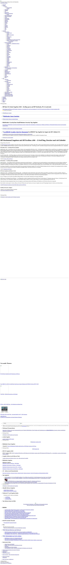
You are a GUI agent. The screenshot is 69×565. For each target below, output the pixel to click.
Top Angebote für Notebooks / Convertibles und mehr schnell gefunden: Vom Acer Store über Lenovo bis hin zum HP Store (35, 505)
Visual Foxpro (9, 32)
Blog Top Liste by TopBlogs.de (8, 559)
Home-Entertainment (8, 15)
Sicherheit (6, 81)
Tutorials (6, 69)
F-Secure (8, 85)
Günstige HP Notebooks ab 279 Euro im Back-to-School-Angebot (25, 482)
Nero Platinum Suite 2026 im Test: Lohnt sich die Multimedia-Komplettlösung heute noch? (20, 515)
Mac (5, 28)
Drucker (6, 25)
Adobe (8, 59)
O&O (8, 53)
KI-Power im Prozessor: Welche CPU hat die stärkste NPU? (15, 511)
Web (3, 78)
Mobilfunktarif (7, 93)
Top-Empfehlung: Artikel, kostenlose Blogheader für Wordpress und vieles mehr (18, 548)
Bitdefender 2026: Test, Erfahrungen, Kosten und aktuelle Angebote (16, 516)
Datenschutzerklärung (6, 552)
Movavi (8, 46)
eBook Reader (9, 7)
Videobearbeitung (8, 73)
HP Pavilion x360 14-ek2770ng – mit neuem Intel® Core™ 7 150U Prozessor (13, 414)
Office (4, 101)
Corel (8, 44)
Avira (8, 83)
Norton (8, 88)
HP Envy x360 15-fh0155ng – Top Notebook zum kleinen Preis (11, 404)
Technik (4, 5)
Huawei (6, 26)
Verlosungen (7, 72)
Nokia (8, 14)
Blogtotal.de (5, 557)
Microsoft (6, 21)
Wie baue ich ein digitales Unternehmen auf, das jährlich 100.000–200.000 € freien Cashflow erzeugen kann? (23, 540)
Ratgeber (4, 100)
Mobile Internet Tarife (8, 94)
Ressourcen (11, 41)
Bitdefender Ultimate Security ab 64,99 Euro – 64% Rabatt (13, 468)
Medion (6, 22)
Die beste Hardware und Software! (13, 529)
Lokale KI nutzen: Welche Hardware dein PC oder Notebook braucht (16, 514)
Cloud (6, 17)
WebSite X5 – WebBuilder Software (13, 43)
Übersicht (4, 4)
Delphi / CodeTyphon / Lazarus (12, 40)
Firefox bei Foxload (6, 556)
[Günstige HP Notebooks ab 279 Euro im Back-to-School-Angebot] (9, 482)
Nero (8, 55)
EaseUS (8, 47)
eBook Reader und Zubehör (9, 544)
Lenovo (6, 23)
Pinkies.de (6, 546)
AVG (8, 91)
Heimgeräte (7, 12)
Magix (8, 51)
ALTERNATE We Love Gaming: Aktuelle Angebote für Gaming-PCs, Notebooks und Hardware (24, 481)
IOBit (8, 61)
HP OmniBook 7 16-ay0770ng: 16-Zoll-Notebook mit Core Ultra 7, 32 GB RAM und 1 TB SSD (33, 478)
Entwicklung (7, 31)
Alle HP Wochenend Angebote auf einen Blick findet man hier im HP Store (13, 184)
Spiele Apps (9, 68)
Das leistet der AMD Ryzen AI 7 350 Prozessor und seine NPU (15, 517)
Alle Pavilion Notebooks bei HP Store (6, 190)
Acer (5, 24)
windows (6, 70)
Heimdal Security (10, 84)
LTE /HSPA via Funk (8, 92)
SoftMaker (9, 45)
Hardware (6, 9)
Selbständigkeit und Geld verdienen (13, 536)
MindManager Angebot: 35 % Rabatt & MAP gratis (13, 538)
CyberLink (9, 49)
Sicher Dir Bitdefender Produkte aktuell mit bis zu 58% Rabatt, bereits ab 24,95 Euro (21, 446)
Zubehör (6, 20)
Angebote (4, 97)
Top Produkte (7, 19)
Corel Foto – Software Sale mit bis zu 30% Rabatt (8, 394)
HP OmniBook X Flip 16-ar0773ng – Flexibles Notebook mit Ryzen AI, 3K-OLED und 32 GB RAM (22, 533)
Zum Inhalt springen (3, 2)
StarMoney (9, 57)
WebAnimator (9, 50)
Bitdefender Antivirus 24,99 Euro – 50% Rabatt (11, 463)
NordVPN (8, 90)
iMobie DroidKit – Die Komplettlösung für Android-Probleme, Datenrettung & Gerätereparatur (21, 518)
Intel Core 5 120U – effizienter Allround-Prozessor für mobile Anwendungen (18, 512)
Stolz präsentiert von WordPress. (5, 563)
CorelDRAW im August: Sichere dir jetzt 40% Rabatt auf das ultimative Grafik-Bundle (17, 134)
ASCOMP (9, 52)
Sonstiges (8, 38)
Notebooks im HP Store (7, 169)
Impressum (4, 551)
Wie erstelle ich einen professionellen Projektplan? (13, 539)
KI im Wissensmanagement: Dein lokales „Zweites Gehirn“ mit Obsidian (17, 513)
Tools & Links (5, 550)
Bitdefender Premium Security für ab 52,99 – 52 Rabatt (12, 467)
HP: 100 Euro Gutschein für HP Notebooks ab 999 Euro (10, 373)
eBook (6, 6)
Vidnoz (8, 60)
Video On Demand (8, 16)
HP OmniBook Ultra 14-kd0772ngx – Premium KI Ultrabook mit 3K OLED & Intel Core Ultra (21, 532)
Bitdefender (5, 98)
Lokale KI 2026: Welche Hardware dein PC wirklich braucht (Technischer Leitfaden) (19, 509)
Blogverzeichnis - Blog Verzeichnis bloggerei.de (11, 554)
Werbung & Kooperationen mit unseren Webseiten (11, 549)
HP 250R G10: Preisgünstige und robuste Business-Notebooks (11, 417)
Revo (6, 77)
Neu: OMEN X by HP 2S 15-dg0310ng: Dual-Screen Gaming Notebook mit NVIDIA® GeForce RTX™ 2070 (19, 384)
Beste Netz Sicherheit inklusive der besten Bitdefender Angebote (15, 527)
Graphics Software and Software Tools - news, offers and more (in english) (15, 458)
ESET (8, 87)
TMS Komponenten (10, 34)
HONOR (6, 27)
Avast (8, 89)
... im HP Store (7, 497)
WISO (8, 58)
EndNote (8, 65)
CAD (6, 75)
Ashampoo (9, 48)
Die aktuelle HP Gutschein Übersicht (10, 522)
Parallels (8, 54)
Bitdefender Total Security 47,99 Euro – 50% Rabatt (11, 465)
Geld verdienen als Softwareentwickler (13, 39)
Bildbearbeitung (7, 71)
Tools (8, 33)
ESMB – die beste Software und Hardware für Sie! (13, 545)
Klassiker (6, 66)
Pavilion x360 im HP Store (8, 158)
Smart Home (7, 18)
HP (3, 99)
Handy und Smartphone (9, 13)
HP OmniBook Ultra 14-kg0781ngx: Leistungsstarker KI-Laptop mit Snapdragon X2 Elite (40, 483)
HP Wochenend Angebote (6, 144)
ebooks (8, 8)
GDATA (8, 86)
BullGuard (9, 82)
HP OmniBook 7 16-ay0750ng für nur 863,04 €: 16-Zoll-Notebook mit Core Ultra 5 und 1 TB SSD (34, 477)
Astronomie (9, 80)
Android (8, 37)
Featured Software (8, 42)
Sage (8, 64)
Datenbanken (9, 36)
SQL (8, 35)
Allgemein (6, 79)
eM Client (8, 56)
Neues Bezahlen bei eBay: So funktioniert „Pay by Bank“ (14, 510)
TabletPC (6, 10)
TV (5, 11)
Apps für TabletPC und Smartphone (11, 67)
